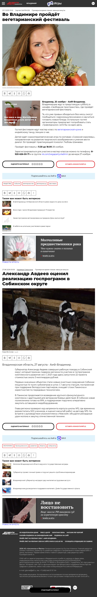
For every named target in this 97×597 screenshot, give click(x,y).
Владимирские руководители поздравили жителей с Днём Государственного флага (46, 488)
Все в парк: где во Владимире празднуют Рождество (34, 210)
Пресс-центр (45, 532)
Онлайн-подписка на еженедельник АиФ (35, 535)
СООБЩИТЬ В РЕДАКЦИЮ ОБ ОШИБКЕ (78, 541)
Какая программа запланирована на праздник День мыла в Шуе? (39, 218)
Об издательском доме (28, 532)
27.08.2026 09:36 (8, 270)
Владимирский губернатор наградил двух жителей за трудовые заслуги (41, 480)
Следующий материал (50, 590)
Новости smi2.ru (10, 262)
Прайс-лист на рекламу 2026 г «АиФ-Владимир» (38, 538)
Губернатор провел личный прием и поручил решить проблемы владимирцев (44, 472)
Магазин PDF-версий (75, 532)
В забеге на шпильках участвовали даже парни (31, 226)
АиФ (16, 352)
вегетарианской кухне (69, 129)
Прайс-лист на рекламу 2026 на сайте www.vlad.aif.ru (41, 541)
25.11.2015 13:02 (7, 10)
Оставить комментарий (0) (75, 164)
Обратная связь (58, 532)
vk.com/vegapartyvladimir (55, 154)
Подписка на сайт (61, 535)
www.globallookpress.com (12, 87)
